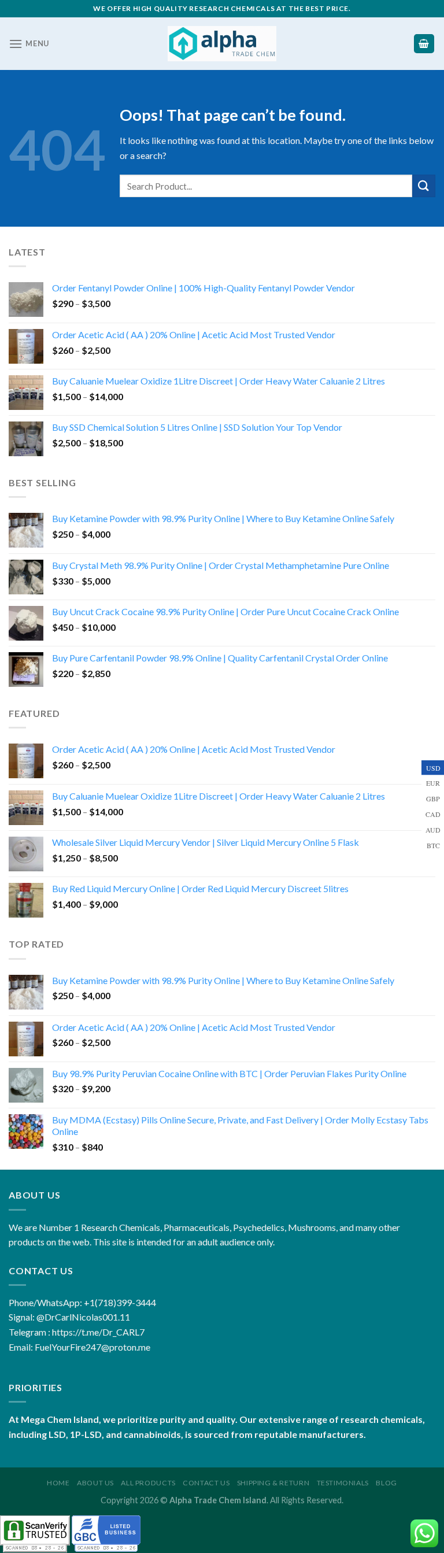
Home (58, 1482)
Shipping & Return (273, 1482)
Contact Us (206, 1482)
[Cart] (424, 43)
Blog (386, 1482)
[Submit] (423, 186)
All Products (148, 1482)
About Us (95, 1482)
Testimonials (343, 1482)
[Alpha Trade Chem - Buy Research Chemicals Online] (222, 43)
